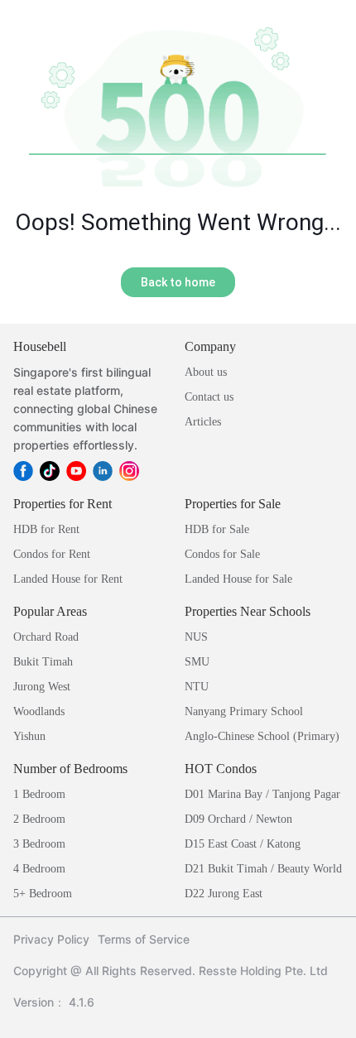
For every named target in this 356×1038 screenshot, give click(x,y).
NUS (196, 637)
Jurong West (41, 686)
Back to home (178, 282)
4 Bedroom (39, 869)
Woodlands (39, 711)
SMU (197, 662)
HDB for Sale (217, 529)
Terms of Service (144, 939)
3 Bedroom (39, 844)
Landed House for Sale (238, 579)
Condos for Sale (222, 554)
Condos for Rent (51, 554)
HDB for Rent (46, 529)
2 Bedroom (39, 819)
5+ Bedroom (42, 893)
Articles (203, 422)
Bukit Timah (43, 662)
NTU (197, 686)
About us (206, 372)
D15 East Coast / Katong (243, 844)
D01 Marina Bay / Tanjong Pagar (262, 794)
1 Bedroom (39, 794)
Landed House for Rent (68, 579)
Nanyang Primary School (244, 711)
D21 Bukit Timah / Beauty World (263, 869)
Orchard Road (46, 637)
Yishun (29, 736)
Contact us (209, 397)
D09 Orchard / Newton (238, 819)
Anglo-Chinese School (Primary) (262, 736)
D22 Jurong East (223, 893)
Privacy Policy (51, 939)
